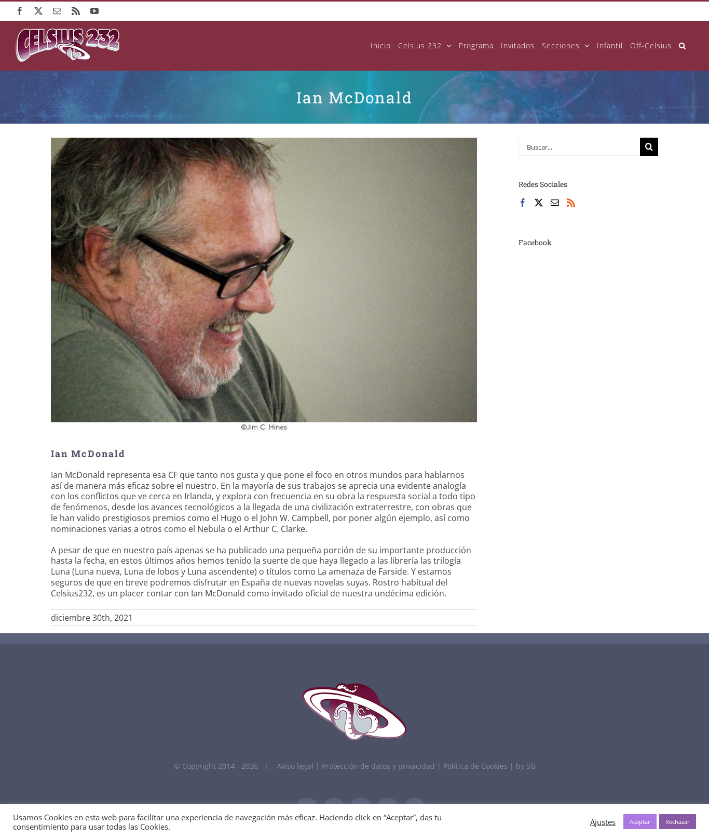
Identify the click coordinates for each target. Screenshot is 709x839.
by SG (526, 766)
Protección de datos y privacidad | (382, 766)
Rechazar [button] (677, 821)
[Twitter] (539, 202)
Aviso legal (295, 766)
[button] (682, 45)
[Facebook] (523, 202)
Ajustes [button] (603, 822)
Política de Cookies (476, 766)
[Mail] (555, 202)
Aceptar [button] (640, 821)
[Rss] (571, 202)
